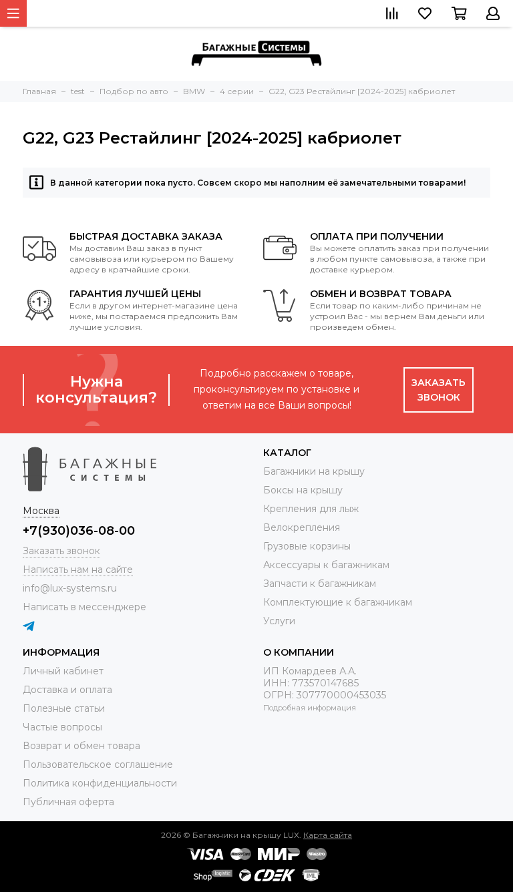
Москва (41, 511)
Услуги (279, 621)
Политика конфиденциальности (100, 783)
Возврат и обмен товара (81, 746)
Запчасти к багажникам (319, 584)
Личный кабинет (63, 671)
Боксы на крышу (303, 490)
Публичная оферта (68, 802)
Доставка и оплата (67, 690)
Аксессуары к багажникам (326, 565)
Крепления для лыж (311, 509)
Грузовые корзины (307, 546)
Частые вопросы (62, 727)
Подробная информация (309, 707)
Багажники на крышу (314, 471)
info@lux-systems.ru (70, 588)
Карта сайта (327, 835)
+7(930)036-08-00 (79, 530)
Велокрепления (301, 527)
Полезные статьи (64, 708)
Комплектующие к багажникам (337, 602)
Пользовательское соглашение (98, 764)
